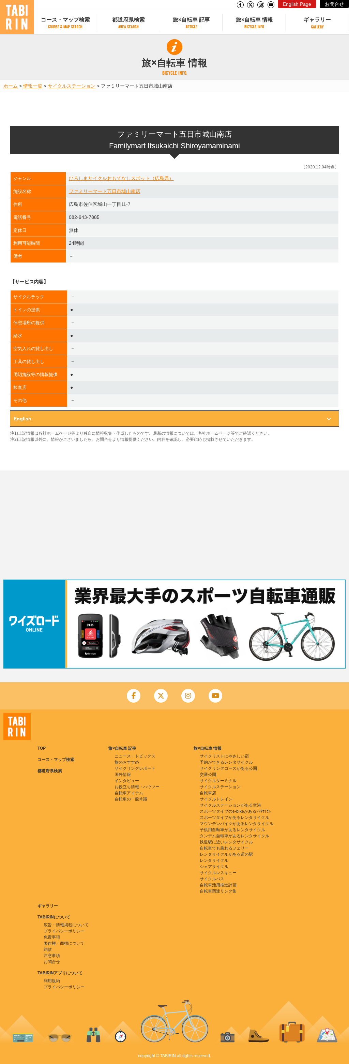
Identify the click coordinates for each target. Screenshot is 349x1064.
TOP (41, 748)
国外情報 (123, 774)
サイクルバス (212, 878)
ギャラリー (317, 20)
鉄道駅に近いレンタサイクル (226, 842)
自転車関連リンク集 (218, 891)
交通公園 (208, 774)
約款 (48, 949)
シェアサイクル (214, 866)
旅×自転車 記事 (191, 20)
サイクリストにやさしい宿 (224, 756)
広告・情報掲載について (66, 925)
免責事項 (52, 937)
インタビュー (127, 780)
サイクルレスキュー (218, 872)
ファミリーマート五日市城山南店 (104, 191)
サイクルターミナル (218, 780)
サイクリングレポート (135, 768)
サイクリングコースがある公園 (228, 768)
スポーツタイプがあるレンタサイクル (234, 817)
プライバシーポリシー (64, 931)
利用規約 (52, 980)
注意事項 (52, 955)
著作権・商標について (64, 943)
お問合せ (334, 4)
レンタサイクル (214, 860)
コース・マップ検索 (65, 20)
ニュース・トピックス (135, 756)
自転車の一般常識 (131, 799)
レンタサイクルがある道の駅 (226, 854)
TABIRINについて (53, 917)
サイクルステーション (71, 86)
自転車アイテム (129, 793)
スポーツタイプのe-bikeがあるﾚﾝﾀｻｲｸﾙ (235, 811)
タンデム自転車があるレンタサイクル (234, 836)
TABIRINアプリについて (59, 973)
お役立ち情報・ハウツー (137, 786)
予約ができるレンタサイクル (226, 762)
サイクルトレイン (216, 799)
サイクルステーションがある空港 (230, 805)
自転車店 (208, 793)
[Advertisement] (174, 525)
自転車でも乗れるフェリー (224, 848)
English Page (297, 4)
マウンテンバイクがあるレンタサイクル (236, 823)
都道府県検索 (128, 20)
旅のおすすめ (127, 762)
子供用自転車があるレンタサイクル (232, 829)
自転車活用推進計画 (218, 885)
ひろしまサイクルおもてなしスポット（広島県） (121, 178)
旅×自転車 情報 (254, 20)
